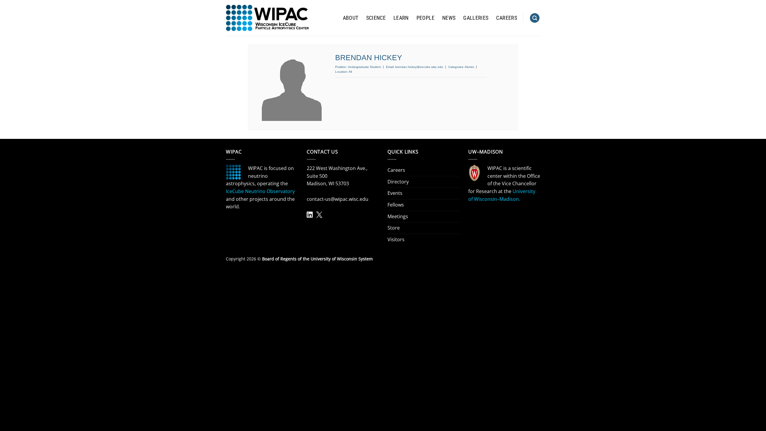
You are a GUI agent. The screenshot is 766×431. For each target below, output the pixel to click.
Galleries (475, 18)
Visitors (396, 239)
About (350, 18)
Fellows (395, 204)
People (425, 18)
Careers (506, 18)
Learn (401, 18)
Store (393, 227)
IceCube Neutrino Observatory (260, 191)
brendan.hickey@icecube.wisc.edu (419, 67)
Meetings (397, 216)
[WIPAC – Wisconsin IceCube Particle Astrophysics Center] (267, 18)
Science (376, 18)
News (448, 18)
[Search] (534, 18)
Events (394, 193)
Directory (398, 181)
